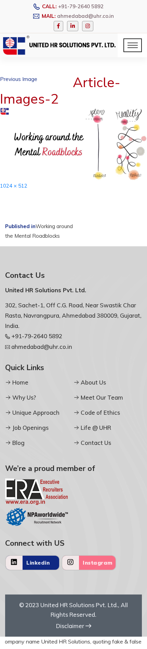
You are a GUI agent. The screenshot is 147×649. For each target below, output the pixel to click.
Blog (18, 442)
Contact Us (95, 442)
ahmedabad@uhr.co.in (85, 16)
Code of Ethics (99, 412)
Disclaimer (70, 625)
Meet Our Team (101, 397)
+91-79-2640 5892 (81, 6)
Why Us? (23, 397)
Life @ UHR (95, 427)
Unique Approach (35, 412)
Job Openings (30, 427)
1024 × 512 (13, 185)
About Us (92, 382)
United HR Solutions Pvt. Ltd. (79, 605)
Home (19, 382)
